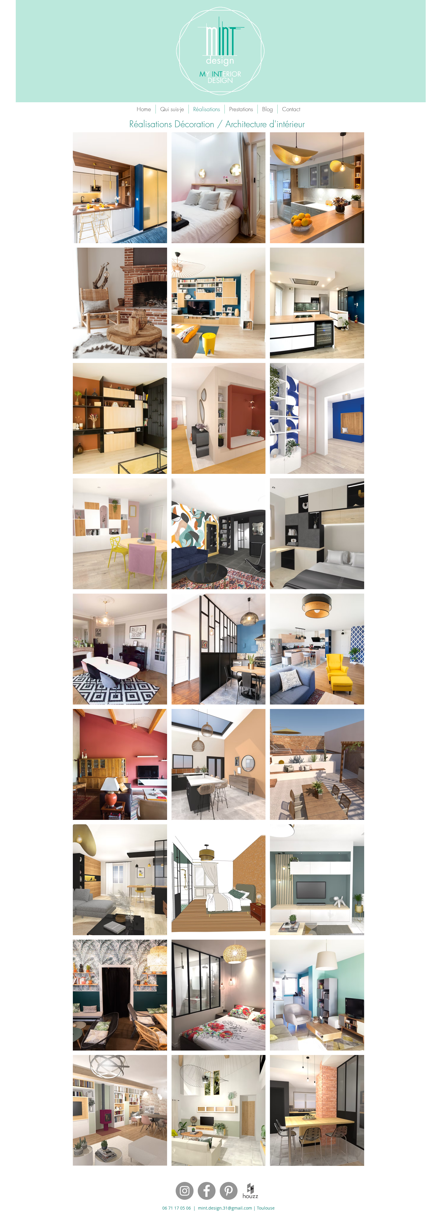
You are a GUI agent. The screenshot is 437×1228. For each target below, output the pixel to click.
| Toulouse (264, 1208)
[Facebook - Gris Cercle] (207, 1191)
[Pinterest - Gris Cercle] (229, 1191)
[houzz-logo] (251, 1191)
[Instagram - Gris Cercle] (185, 1191)
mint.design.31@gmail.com (225, 1208)
